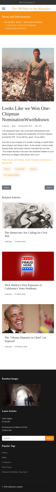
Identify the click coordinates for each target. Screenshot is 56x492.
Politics (7, 169)
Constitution (19, 169)
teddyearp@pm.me (28, 2)
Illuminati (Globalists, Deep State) (14, 472)
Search (49, 438)
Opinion (33, 169)
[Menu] (3, 9)
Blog (13, 126)
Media (4, 457)
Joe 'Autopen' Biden (11, 175)
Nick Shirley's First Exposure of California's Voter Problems (23, 286)
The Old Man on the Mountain (31, 8)
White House (6, 467)
